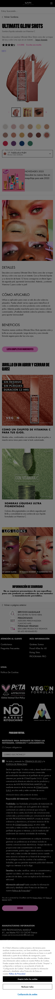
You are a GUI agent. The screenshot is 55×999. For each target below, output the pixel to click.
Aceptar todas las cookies (27, 979)
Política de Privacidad (17, 973)
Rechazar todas (27, 986)
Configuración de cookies (27, 994)
